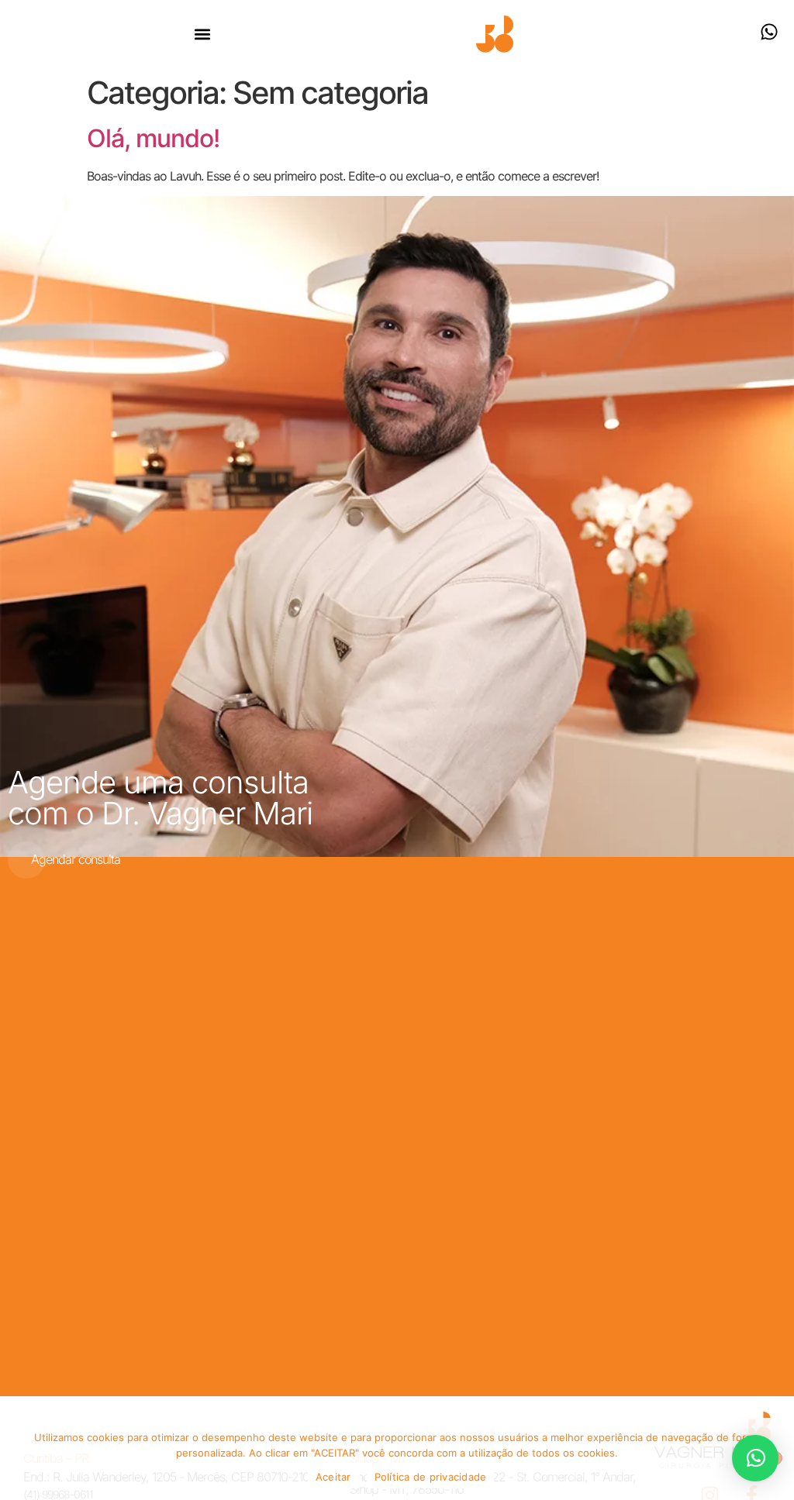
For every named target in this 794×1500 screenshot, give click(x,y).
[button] (203, 34)
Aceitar (333, 1477)
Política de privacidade (431, 1477)
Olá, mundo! (153, 138)
